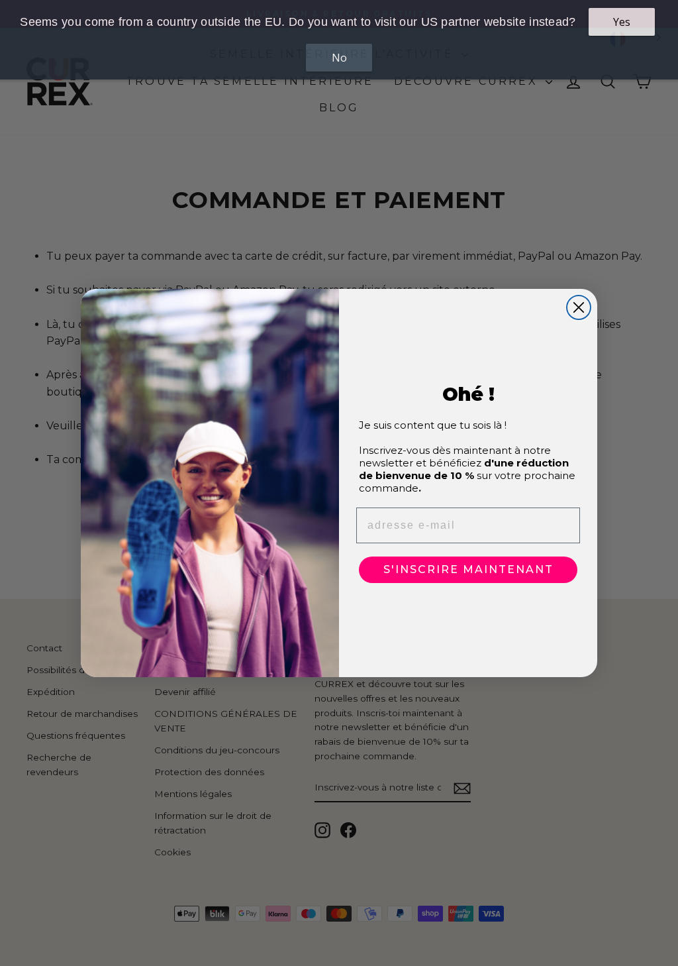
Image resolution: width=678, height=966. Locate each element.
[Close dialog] (579, 307)
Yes (621, 22)
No (339, 57)
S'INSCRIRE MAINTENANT (468, 569)
